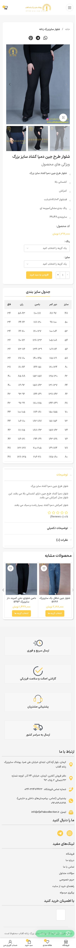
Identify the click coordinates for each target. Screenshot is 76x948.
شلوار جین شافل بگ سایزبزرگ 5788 (54, 600)
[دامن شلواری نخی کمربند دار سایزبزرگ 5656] (21, 579)
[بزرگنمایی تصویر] (63, 118)
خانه (67, 29)
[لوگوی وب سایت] (38, 7)
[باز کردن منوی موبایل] (69, 7)
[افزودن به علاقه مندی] (44, 568)
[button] (45, 38)
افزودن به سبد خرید (39, 275)
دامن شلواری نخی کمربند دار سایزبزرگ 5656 (21, 600)
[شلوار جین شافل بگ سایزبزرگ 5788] (55, 579)
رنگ (68, 241)
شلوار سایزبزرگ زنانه (49, 29)
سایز (67, 257)
